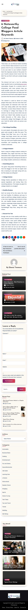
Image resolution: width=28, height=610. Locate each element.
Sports (4, 492)
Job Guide (5, 470)
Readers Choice (6, 485)
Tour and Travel (6, 503)
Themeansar (14, 605)
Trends (4, 506)
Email (4, 360)
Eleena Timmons (9, 38)
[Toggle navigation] (2, 4)
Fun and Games (6, 463)
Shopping (4, 488)
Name (4, 353)
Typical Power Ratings (8, 419)
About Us (16, 607)
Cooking (4, 456)
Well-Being (5, 514)
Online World (5, 481)
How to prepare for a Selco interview (12, 424)
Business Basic (6, 452)
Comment (5, 333)
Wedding (4, 510)
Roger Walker (9, 317)
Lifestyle (4, 478)
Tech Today (5, 499)
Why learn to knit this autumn (12, 315)
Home (3, 607)
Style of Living (6, 496)
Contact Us (23, 607)
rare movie (24, 84)
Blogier (21, 603)
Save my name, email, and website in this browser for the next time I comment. (13, 376)
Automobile (5, 449)
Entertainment (6, 460)
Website (5, 367)
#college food (6, 40)
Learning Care (5, 20)
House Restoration (7, 467)
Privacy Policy (9, 607)
